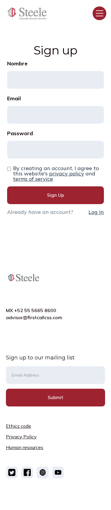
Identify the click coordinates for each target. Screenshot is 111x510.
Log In (96, 212)
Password (20, 133)
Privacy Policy (21, 437)
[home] (30, 13)
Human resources (24, 447)
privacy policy (66, 173)
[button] (99, 13)
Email (14, 98)
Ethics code (18, 426)
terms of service (33, 179)
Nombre (17, 63)
